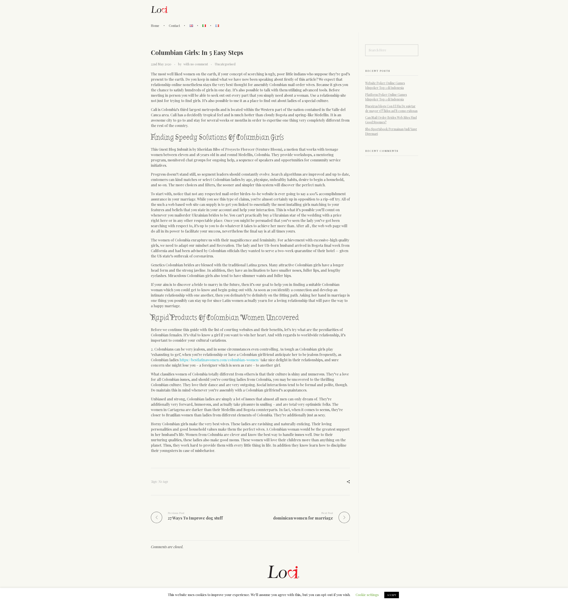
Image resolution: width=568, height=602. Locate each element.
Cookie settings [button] (367, 594)
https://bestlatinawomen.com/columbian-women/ (219, 359)
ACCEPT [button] (391, 595)
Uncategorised (225, 64)
